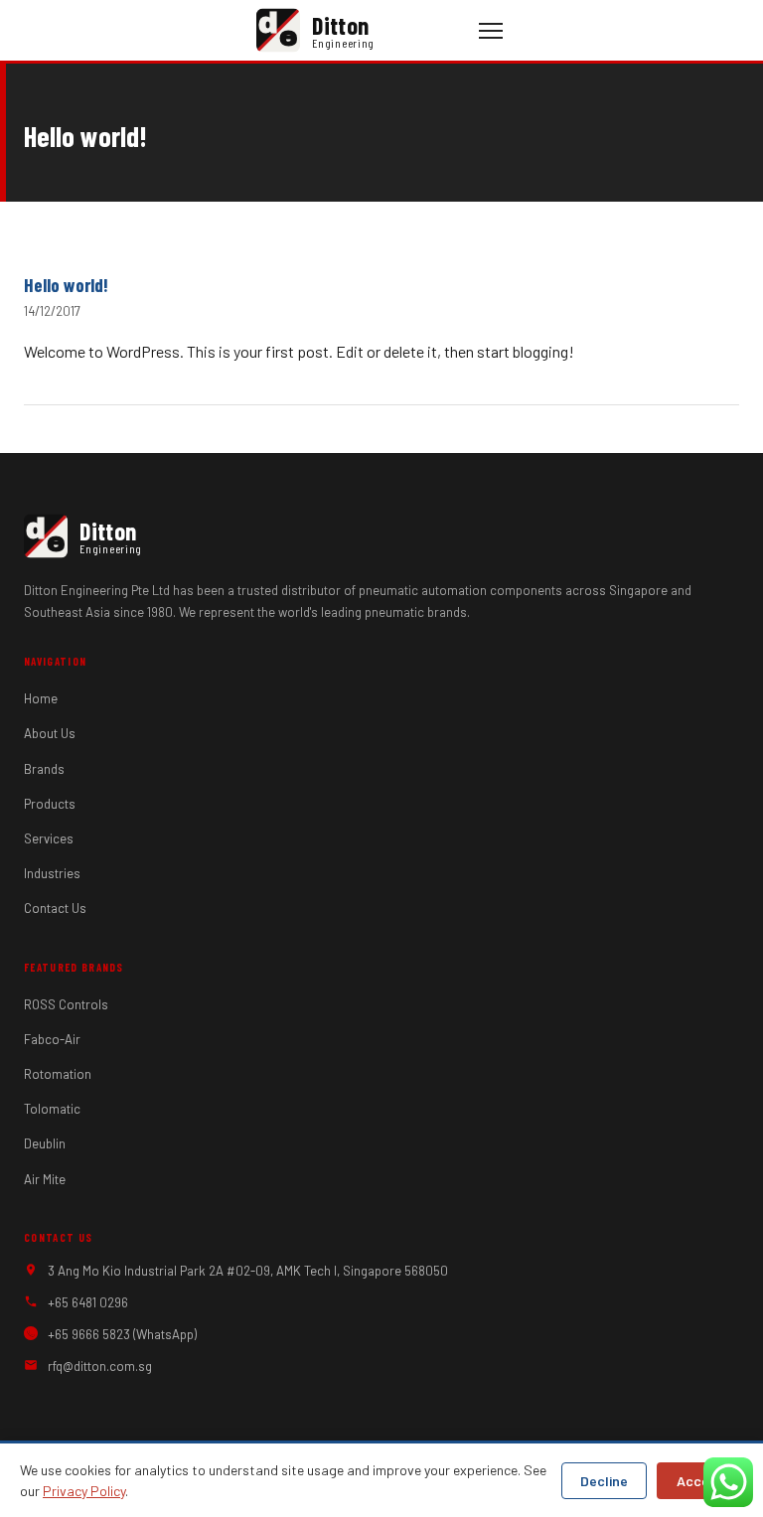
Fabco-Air (52, 1039)
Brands (44, 769)
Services (49, 838)
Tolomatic (52, 1109)
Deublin (45, 1143)
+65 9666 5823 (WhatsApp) (122, 1334)
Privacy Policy (84, 1490)
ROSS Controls (66, 1004)
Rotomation (57, 1074)
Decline (604, 1480)
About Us (50, 733)
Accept (700, 1480)
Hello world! (66, 284)
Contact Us (55, 908)
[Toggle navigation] (491, 31)
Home (41, 698)
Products (50, 804)
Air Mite (45, 1179)
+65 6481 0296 (88, 1302)
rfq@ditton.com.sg (100, 1366)
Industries (52, 873)
